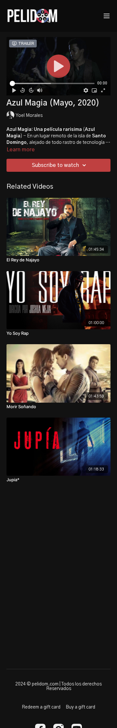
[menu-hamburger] (106, 16)
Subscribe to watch (55, 165)
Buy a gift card (80, 707)
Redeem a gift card (41, 707)
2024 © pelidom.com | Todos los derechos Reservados (58, 686)
